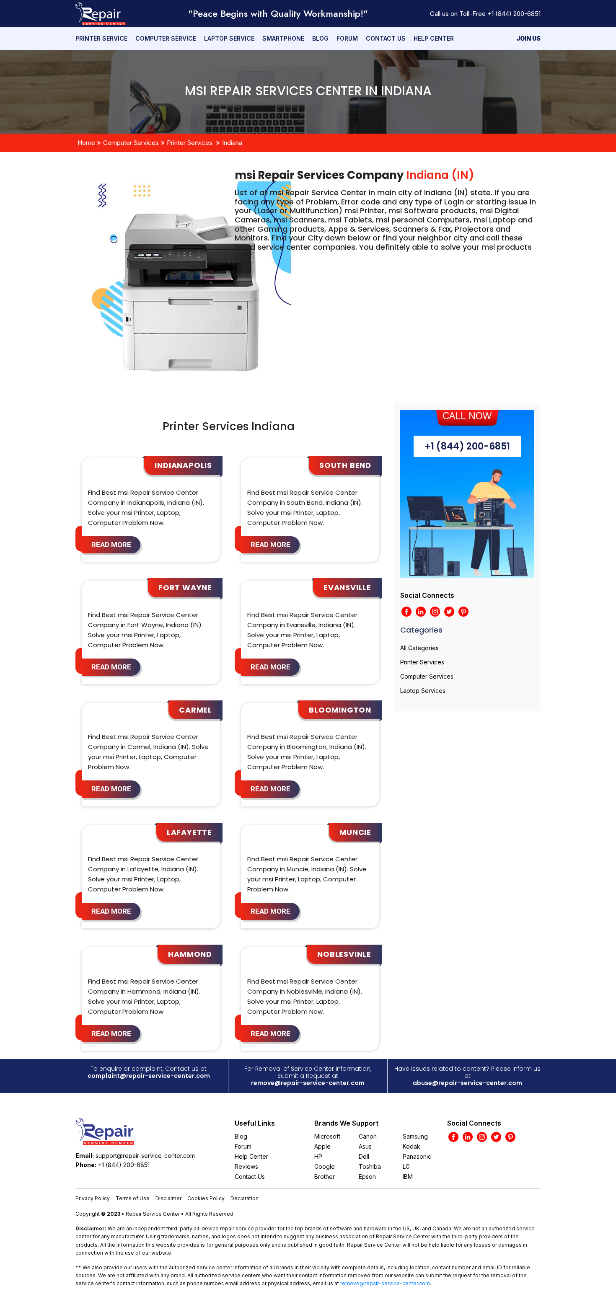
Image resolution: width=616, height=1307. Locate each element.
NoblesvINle (344, 954)
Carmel (195, 710)
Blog (320, 38)
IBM (408, 1176)
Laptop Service (229, 38)
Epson (367, 1176)
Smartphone (283, 38)
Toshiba (370, 1166)
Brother (324, 1176)
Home (86, 143)
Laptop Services (422, 690)
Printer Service (101, 38)
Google (324, 1166)
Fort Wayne (185, 587)
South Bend (345, 465)
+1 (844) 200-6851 (514, 14)
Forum (347, 38)
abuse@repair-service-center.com (467, 1083)
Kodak (411, 1146)
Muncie (355, 832)
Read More (111, 544)
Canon (368, 1136)
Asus (365, 1146)
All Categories (419, 647)
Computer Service (165, 38)
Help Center (434, 38)
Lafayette (189, 832)
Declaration (244, 1198)
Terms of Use (133, 1198)
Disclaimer (168, 1198)
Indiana (232, 143)
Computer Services (131, 143)
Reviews (246, 1166)
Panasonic (417, 1156)
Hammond (190, 954)
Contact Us (386, 38)
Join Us (528, 38)
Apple (322, 1146)
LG (406, 1166)
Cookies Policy (206, 1198)
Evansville (347, 587)
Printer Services (189, 143)
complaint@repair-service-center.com (149, 1076)
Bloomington (340, 710)
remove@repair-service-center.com (308, 1083)
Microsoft (327, 1136)
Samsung (415, 1136)
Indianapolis (183, 465)
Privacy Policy (92, 1198)
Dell (364, 1156)
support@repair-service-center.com (145, 1155)
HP (318, 1156)
